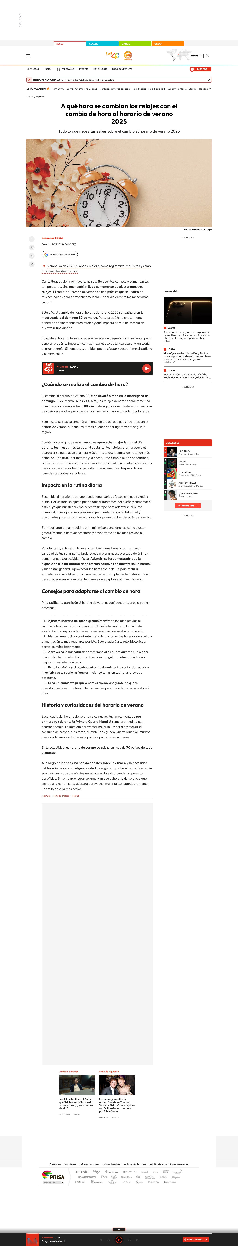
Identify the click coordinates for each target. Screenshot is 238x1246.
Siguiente (137, 1240)
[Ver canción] (172, 452)
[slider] (119, 1233)
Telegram (32, 264)
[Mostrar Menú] (30, 55)
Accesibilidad (70, 1164)
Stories (138, 1129)
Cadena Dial (138, 1176)
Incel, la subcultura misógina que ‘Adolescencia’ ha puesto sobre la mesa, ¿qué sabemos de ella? (76, 1103)
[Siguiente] (210, 88)
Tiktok (106, 1129)
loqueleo (153, 1181)
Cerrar (209, 80)
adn (164, 1172)
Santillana (113, 1172)
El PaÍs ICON (125, 1181)
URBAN (158, 43)
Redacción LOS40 (52, 238)
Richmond (80, 1181)
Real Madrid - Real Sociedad (148, 88)
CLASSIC (93, 43)
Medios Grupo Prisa (53, 1182)
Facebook (32, 239)
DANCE (126, 43)
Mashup (40, 96)
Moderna (95, 1181)
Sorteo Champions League (82, 88)
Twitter (32, 247)
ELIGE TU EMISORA (194, 1239)
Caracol (176, 1172)
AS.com (154, 1172)
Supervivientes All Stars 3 (182, 88)
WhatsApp (32, 256)
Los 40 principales (97, 1172)
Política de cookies (111, 1164)
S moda (139, 1181)
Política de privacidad (89, 1164)
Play (119, 1239)
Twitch (132, 1129)
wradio (113, 1176)
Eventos (83, 69)
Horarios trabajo (61, 795)
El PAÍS (82, 1172)
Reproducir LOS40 (146, 368)
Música (47, 69)
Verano (75, 795)
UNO (104, 1176)
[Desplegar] (119, 1229)
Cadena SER (144, 1172)
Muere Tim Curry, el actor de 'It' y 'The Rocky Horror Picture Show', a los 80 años (187, 376)
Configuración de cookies (135, 1164)
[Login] (207, 55)
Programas (68, 69)
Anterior (101, 1240)
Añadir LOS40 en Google (62, 254)
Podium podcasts (111, 1181)
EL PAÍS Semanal (150, 1176)
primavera (78, 281)
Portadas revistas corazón (115, 88)
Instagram (99, 1129)
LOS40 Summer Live (122, 69)
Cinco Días (126, 1176)
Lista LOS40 (33, 69)
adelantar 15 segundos (129, 1240)
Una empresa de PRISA (53, 1174)
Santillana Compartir (130, 1172)
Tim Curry (58, 88)
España (194, 55)
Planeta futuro (162, 1176)
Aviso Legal (55, 1164)
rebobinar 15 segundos (109, 1240)
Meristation (169, 1181)
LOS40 (59, 43)
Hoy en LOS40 (100, 69)
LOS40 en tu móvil (158, 1164)
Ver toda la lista (186, 505)
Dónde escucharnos (179, 1164)
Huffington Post (86, 1176)
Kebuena (173, 1176)
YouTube (112, 1129)
